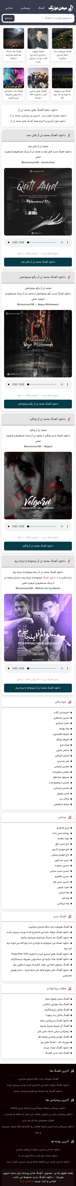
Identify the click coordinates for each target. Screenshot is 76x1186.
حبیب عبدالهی (61, 860)
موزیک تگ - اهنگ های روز (55, 1042)
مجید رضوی (63, 794)
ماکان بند (64, 799)
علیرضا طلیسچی (61, 734)
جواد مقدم (63, 839)
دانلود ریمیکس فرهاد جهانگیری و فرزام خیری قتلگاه (38, 1108)
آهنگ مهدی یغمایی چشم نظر (53, 1037)
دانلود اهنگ (49, 578)
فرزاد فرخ (64, 745)
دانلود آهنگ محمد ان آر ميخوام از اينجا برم (40, 561)
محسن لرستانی (61, 788)
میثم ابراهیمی (61, 804)
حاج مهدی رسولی (60, 855)
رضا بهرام (64, 729)
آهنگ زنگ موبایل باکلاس (56, 1004)
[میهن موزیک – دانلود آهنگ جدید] (60, 8)
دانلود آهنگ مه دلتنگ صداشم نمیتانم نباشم (45, 938)
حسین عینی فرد (61, 882)
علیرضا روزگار (62, 740)
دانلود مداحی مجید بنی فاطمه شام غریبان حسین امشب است (38, 1162)
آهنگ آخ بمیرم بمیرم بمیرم (54, 1026)
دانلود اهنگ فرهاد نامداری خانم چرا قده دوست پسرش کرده (38, 932)
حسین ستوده (62, 866)
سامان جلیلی (62, 750)
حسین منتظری (61, 718)
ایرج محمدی (63, 828)
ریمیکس (25, 8)
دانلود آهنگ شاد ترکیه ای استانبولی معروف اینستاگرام (40, 959)
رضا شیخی (64, 893)
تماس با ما (25, 1181)
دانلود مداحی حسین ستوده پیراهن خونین (38, 1150)
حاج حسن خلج (62, 844)
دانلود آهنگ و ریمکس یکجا (54, 1021)
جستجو (8, 18)
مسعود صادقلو (61, 777)
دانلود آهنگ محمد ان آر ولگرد (48, 419)
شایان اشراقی (62, 756)
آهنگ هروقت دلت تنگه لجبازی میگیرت (48, 927)
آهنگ (41, 8)
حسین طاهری (62, 876)
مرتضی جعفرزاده (60, 772)
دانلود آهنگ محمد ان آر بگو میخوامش (42, 277)
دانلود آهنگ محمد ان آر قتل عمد (46, 135)
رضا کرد (65, 898)
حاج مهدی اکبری (60, 849)
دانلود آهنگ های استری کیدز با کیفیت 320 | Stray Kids (40, 954)
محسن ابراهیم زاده (59, 783)
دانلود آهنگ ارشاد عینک (56, 1048)
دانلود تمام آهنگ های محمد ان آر (38, 110)
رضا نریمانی (63, 904)
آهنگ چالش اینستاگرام (57, 1010)
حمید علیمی (63, 887)
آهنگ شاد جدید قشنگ (57, 1053)
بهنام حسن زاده (60, 833)
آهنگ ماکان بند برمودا (57, 1015)
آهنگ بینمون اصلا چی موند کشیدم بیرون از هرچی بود (41, 965)
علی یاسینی (63, 761)
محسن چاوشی (61, 767)
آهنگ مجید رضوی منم (57, 999)
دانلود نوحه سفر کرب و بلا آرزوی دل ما (38, 1156)
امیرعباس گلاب (61, 713)
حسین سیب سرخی (59, 871)
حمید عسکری (62, 723)
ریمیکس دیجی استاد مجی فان (53, 1031)
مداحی (9, 8)
